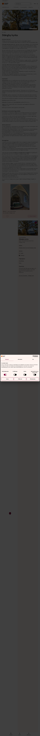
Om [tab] (33, 359)
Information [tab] (20, 359)
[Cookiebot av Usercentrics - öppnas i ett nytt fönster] (34, 356)
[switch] (15, 375)
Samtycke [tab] (7, 359)
